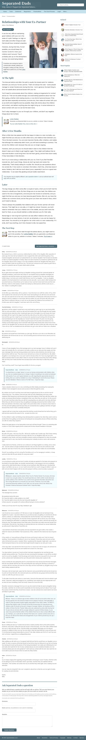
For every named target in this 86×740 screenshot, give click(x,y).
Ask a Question (7, 29)
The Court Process (49, 11)
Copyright (62, 737)
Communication (11, 16)
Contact (75, 737)
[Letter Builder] (4, 234)
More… (65, 11)
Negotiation (27, 11)
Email (17, 707)
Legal (59, 11)
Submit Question (9, 730)
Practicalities (37, 11)
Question (4, 714)
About (38, 737)
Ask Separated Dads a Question (45, 246)
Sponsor (82, 737)
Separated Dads (16, 3)
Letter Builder (14, 119)
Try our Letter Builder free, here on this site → (23, 124)
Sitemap (69, 737)
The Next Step (8, 228)
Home (5, 11)
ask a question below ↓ (32, 176)
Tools (11, 11)
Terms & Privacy (53, 737)
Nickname (5, 701)
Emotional (18, 11)
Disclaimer (44, 737)
